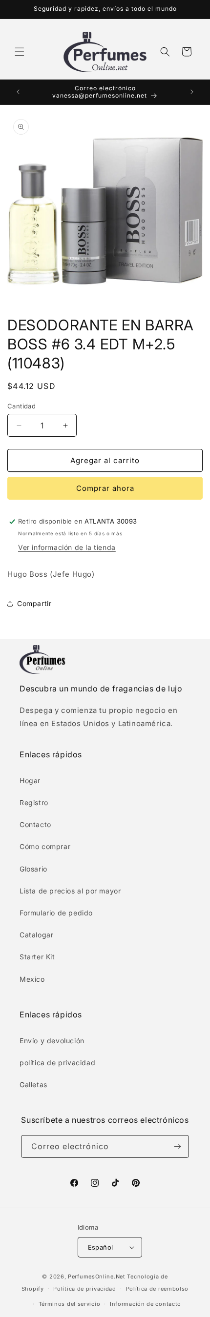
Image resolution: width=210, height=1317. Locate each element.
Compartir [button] (34, 603)
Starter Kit (37, 956)
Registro (34, 802)
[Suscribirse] (178, 1146)
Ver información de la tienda (67, 547)
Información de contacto (145, 1303)
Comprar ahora (105, 488)
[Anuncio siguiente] (192, 91)
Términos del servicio (70, 1303)
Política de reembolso (157, 1288)
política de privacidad (57, 1062)
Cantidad (21, 406)
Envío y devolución (52, 1040)
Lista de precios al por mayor (70, 891)
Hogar (30, 780)
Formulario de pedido (56, 913)
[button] (19, 51)
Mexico (32, 979)
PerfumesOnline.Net (97, 1276)
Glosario (33, 869)
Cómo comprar (45, 846)
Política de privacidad (84, 1288)
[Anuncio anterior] (18, 91)
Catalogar (36, 935)
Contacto (35, 824)
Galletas (33, 1084)
